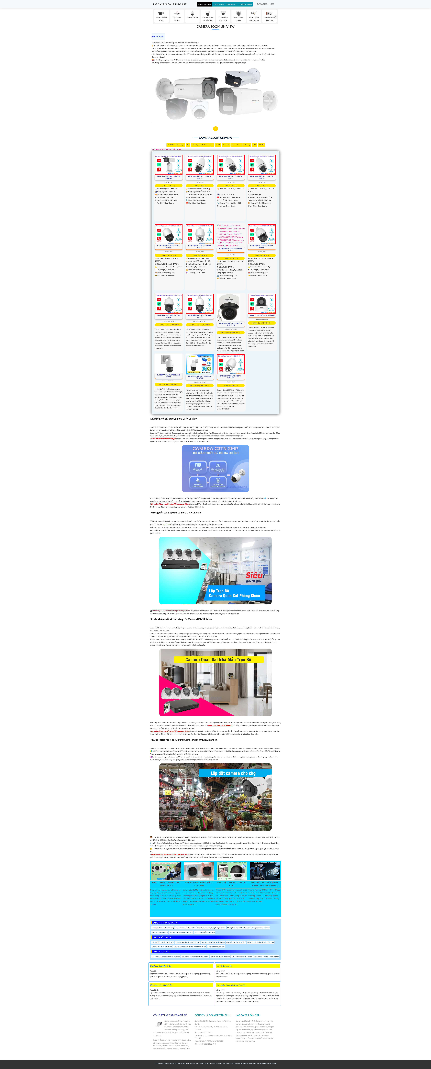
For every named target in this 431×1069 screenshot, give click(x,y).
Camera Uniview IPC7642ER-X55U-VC (168, 177)
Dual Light (180, 145)
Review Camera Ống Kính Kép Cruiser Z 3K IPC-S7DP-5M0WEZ (265, 883)
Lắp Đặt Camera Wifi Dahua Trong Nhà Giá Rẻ (190, 947)
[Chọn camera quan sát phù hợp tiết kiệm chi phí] (275, 17)
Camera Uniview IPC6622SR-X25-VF (230, 250)
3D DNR (261, 145)
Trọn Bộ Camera (218, 4)
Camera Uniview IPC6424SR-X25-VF (199, 316)
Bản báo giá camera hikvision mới (181, 932)
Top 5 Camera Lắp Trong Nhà (204, 932)
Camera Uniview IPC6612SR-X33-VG (261, 247)
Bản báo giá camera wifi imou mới (213, 942)
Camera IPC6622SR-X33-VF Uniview (230, 377)
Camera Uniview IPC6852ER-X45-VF (261, 177)
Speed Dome (236, 145)
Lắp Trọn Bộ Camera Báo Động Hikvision (166, 956)
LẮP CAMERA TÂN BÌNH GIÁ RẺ (170, 4)
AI (212, 145)
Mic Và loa (171, 145)
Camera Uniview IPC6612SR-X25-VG (168, 316)
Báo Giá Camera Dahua (160, 932)
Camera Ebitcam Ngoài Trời (235, 942)
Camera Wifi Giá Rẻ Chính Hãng (163, 942)
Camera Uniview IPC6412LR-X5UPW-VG (230, 324)
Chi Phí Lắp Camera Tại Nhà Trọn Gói (231, 985)
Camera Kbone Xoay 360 (216, 947)
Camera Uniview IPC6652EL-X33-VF (168, 247)
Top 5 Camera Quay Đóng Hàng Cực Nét (211, 928)
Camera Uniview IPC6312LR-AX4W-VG (199, 377)
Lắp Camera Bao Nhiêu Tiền (161, 985)
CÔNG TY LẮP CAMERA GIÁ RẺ (170, 1015)
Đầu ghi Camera (231, 4)
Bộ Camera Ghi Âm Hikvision (220, 956)
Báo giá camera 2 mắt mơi (261, 928)
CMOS (218, 145)
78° (188, 145)
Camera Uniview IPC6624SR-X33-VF (199, 247)
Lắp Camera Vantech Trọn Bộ (242, 956)
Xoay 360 (226, 145)
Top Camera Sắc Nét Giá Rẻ (185, 928)
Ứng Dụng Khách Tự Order (160, 966)
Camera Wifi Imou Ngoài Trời (162, 947)
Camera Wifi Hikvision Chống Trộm (188, 942)
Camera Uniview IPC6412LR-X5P (262, 315)
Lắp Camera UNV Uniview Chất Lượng (166, 149)
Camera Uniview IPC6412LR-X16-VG (168, 376)
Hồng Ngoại (196, 145)
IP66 (254, 145)
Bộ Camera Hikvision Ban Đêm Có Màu (195, 956)
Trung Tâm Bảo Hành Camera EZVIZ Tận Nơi (166, 883)
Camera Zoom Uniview (215, 26)
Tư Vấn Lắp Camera (245, 4)
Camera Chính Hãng (204, 4)
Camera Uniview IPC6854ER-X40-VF (230, 177)
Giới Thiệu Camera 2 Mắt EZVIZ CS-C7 (231, 883)
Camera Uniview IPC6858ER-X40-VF (199, 177)
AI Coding (246, 145)
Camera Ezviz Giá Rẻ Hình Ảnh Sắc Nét (260, 942)
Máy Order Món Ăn (224, 966)
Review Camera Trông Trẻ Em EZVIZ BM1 (199, 883)
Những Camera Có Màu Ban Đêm (238, 928)
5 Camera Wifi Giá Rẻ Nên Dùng (163, 928)
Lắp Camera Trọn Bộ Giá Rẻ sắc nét (266, 956)
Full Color (205, 145)
